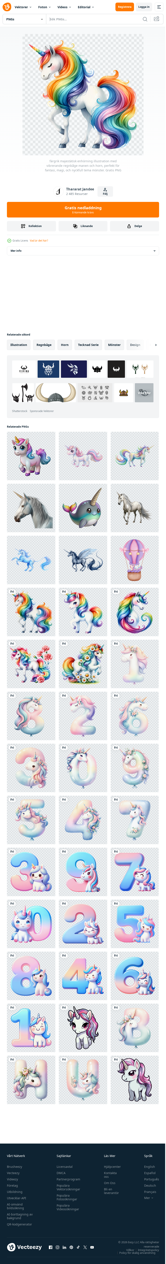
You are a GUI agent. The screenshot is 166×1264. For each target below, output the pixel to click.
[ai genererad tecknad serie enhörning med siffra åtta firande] (31, 976)
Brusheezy (14, 1167)
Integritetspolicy (145, 1250)
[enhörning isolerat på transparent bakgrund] (135, 508)
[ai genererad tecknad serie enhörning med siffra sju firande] (135, 872)
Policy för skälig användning (134, 1253)
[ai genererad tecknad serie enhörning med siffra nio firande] (83, 872)
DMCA (60, 1173)
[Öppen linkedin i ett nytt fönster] (64, 1247)
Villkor (127, 1250)
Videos (62, 7)
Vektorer (21, 7)
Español (146, 1173)
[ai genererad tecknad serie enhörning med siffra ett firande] (31, 1028)
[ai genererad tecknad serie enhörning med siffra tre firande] (31, 872)
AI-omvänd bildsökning (15, 1206)
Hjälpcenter (110, 1167)
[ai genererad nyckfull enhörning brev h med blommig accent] (31, 1080)
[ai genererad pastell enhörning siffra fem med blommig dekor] (31, 820)
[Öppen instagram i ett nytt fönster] (57, 1247)
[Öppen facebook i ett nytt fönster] (50, 1247)
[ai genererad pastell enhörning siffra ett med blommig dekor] (135, 664)
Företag (12, 1185)
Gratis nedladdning (83, 209)
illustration (18, 345)
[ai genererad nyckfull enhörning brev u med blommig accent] (83, 1080)
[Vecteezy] (7, 7)
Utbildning (14, 1192)
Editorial (84, 7)
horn (65, 345)
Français (147, 1192)
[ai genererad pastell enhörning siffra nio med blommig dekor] (135, 768)
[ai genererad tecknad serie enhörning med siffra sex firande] (135, 976)
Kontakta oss (108, 1175)
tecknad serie (88, 345)
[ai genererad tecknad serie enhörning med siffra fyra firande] (83, 976)
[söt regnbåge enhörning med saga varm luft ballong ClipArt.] (135, 560)
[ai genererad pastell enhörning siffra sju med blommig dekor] (135, 820)
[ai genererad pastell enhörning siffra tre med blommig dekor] (31, 768)
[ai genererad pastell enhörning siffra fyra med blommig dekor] (83, 820)
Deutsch (147, 1185)
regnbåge (44, 345)
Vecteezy (13, 1173)
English (146, 1167)
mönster (114, 345)
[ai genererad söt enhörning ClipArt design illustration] (83, 1028)
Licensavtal (64, 1167)
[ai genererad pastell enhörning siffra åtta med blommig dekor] (31, 716)
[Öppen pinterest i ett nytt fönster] (71, 1247)
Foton (42, 7)
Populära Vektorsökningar (67, 1187)
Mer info (16, 251)
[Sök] (145, 19)
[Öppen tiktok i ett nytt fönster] (78, 1247)
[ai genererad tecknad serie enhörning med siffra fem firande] (135, 924)
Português (148, 1179)
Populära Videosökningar (67, 1207)
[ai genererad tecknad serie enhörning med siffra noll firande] (31, 924)
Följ (105, 194)
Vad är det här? (39, 240)
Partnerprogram (67, 1179)
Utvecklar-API (16, 1198)
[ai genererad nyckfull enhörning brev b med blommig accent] (135, 1028)
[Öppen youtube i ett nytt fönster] (92, 1247)
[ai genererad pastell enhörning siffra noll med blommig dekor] (83, 768)
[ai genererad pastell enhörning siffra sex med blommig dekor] (135, 716)
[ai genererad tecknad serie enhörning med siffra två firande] (83, 924)
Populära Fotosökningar (66, 1197)
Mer (144, 1198)
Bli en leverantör (109, 1191)
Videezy (12, 1179)
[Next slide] (149, 345)
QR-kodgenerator (19, 1224)
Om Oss (107, 1183)
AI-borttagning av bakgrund (20, 1216)
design (135, 345)
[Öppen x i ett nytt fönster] (85, 1247)
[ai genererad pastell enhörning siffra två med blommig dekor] (83, 716)
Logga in (144, 7)
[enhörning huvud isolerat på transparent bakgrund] (31, 508)
